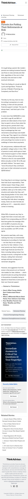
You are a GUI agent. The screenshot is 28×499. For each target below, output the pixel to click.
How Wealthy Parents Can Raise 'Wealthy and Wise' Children (12, 303)
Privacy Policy (18, 495)
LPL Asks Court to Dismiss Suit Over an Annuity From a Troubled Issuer (12, 448)
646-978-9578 (5, 477)
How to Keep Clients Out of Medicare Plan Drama (11, 425)
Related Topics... (6, 311)
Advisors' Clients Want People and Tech (13, 442)
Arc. (13, 493)
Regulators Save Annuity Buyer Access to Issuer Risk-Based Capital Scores (13, 431)
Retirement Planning (8, 15)
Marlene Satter (11, 34)
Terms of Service (10, 495)
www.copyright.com (13, 329)
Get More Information (14, 375)
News (3, 22)
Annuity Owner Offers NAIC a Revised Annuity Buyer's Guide (12, 420)
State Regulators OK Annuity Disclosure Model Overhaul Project (13, 437)
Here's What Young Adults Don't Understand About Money (12, 292)
